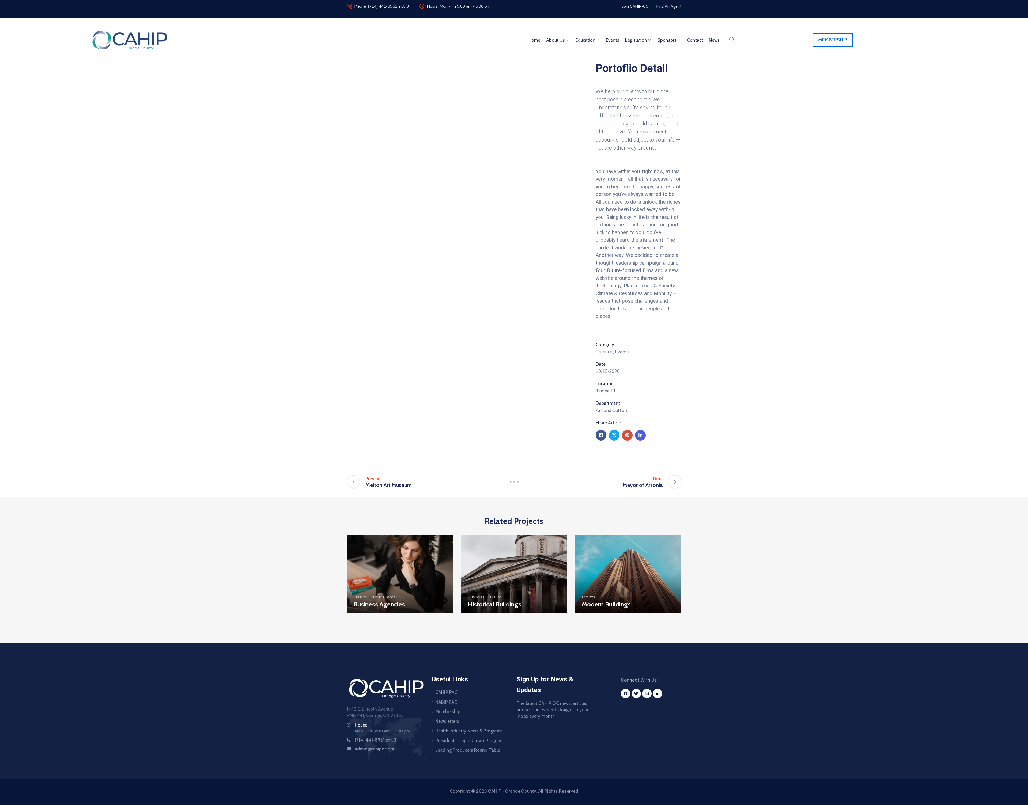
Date (601, 364)
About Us (555, 40)
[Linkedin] (640, 435)
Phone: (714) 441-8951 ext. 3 (381, 6)
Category (605, 344)
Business (476, 597)
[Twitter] (614, 435)
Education (585, 40)
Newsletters (447, 721)
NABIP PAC (446, 702)
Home (534, 40)
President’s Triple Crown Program (468, 740)
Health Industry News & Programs (469, 731)
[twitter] (636, 693)
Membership (447, 711)
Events (612, 40)
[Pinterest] (627, 435)
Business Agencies (379, 604)
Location (605, 383)
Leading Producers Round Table (467, 750)
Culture (604, 352)
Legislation (636, 40)
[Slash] (514, 482)
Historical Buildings (494, 604)
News (714, 40)
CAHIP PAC (446, 692)
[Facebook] (601, 435)
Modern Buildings (606, 604)
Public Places (383, 597)
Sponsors (666, 40)
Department (608, 403)
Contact (695, 40)
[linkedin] (657, 693)
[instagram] (647, 693)
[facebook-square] (625, 693)
